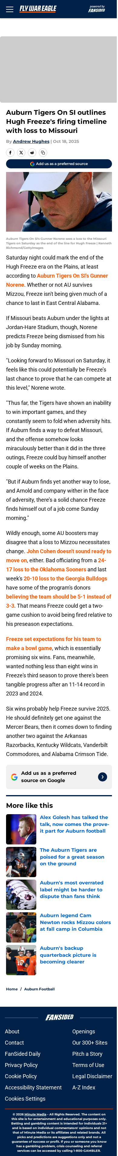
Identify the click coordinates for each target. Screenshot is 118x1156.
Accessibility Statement (33, 1087)
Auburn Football (39, 989)
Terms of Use (88, 1065)
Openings (83, 1031)
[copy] (43, 152)
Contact (14, 1042)
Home (12, 989)
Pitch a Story (87, 1054)
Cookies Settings (25, 1098)
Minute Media (35, 1114)
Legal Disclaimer (92, 1076)
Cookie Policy (21, 1076)
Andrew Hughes (31, 141)
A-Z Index (83, 1087)
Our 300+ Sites (89, 1042)
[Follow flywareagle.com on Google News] (102, 776)
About (12, 1031)
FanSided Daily (23, 1054)
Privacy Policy (21, 1065)
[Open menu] (9, 9)
